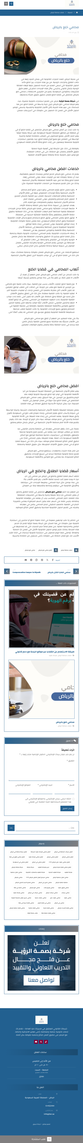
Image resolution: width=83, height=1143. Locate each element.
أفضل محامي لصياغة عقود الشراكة (40, 852)
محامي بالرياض (18, 877)
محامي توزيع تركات (49, 887)
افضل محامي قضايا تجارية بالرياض (62, 867)
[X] (41, 1042)
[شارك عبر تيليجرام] (31, 560)
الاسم (71, 785)
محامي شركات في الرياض (35, 893)
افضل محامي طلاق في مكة (17, 857)
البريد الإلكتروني (45, 785)
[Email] (36, 1042)
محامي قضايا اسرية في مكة (26, 903)
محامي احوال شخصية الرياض (60, 877)
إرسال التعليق (67, 808)
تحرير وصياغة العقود (43, 867)
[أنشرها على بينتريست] (42, 560)
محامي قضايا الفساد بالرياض (65, 908)
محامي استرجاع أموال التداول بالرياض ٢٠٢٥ (37, 877)
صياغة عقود (53, 655)
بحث (11, 827)
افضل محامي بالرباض (67, 857)
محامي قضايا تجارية (48, 908)
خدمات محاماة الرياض (66, 550)
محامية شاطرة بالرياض (61, 882)
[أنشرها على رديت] (36, 560)
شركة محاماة (30, 867)
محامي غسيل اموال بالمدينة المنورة (21, 898)
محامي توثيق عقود (63, 887)
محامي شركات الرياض (52, 893)
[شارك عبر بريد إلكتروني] (26, 560)
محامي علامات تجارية (40, 898)
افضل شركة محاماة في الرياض (18, 852)
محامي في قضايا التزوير (44, 903)
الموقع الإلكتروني (22, 785)
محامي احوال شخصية (16, 872)
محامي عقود (67, 898)
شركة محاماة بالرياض (17, 867)
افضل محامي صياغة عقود (36, 857)
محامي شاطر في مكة (20, 887)
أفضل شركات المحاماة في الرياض (63, 852)
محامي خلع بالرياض (53, 492)
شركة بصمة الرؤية (67, 101)
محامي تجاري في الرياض (45, 882)
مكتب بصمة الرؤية (32, 913)
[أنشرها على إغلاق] (47, 560)
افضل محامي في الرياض (38, 862)
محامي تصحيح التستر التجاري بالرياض (25, 882)
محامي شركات (65, 893)
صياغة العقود (68, 872)
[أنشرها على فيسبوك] (53, 560)
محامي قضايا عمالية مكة (48, 913)
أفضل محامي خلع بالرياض (45, 550)
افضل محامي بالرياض (52, 857)
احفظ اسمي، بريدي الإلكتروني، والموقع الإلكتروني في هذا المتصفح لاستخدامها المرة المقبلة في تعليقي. (48, 800)
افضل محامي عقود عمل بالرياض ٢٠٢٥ (59, 862)
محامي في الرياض (59, 903)
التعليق (70, 760)
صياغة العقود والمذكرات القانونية (35, 872)
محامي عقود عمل (55, 898)
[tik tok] (46, 1042)
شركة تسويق (37, 1124)
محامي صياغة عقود (18, 893)
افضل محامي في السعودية (20, 862)
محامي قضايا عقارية (34, 908)
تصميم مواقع (46, 1124)
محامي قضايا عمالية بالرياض (17, 908)
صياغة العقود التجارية (55, 872)
